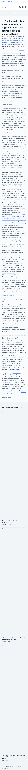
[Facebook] (20, 7)
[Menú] (25, 2)
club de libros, (17, 373)
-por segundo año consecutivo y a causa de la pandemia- (13, 40)
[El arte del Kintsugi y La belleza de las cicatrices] (14, 464)
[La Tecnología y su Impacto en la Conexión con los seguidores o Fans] (14, 582)
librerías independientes (8, 273)
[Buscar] (23, 2)
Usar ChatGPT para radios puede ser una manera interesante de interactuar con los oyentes (13, 756)
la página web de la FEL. (8, 295)
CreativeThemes (6, 768)
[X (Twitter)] (22, 7)
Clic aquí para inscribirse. (17, 246)
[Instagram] (25, 7)
